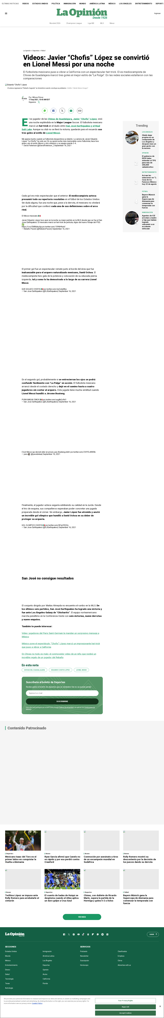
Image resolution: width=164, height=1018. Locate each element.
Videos (25, 4)
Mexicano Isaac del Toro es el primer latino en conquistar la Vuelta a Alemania (20, 859)
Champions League (74, 23)
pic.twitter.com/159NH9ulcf (53, 227)
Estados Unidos (40, 4)
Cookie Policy (37, 1003)
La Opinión (27, 51)
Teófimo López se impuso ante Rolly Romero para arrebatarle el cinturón (22, 898)
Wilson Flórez (37, 97)
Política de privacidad (66, 707)
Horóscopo (84, 965)
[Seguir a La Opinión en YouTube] (78, 934)
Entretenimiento (143, 4)
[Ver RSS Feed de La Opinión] (107, 934)
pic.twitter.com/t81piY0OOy (57, 525)
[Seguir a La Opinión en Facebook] (64, 934)
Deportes (36, 51)
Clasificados (122, 951)
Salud (7, 974)
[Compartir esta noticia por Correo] (71, 111)
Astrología (9, 988)
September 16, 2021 (62, 145)
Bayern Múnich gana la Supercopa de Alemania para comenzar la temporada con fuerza (148, 201)
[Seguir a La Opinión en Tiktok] (83, 934)
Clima (120, 961)
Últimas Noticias (10, 4)
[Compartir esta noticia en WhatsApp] (45, 111)
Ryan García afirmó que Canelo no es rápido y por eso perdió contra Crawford (62, 859)
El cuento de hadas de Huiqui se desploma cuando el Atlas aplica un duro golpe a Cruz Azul (62, 898)
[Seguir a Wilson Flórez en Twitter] (39, 102)
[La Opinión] (82, 13)
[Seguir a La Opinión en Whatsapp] (97, 934)
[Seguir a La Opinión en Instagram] (73, 934)
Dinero (7, 970)
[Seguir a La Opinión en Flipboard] (93, 934)
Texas (7, 983)
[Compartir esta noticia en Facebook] (53, 111)
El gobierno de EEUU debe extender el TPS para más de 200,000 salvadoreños (149, 161)
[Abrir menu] (6, 13)
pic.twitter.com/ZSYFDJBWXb (83, 452)
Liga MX (91, 23)
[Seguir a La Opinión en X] (69, 934)
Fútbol (43, 51)
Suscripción (84, 961)
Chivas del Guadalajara (34, 670)
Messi (112, 23)
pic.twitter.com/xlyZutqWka (55, 289)
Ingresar (157, 13)
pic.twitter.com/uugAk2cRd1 (54, 399)
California (46, 979)
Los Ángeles (125, 4)
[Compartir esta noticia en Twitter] (62, 111)
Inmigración (70, 4)
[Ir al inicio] (14, 934)
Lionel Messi (53, 132)
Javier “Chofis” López (85, 119)
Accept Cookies (125, 1013)
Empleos (121, 956)
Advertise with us (124, 965)
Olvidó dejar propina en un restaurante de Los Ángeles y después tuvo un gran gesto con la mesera (149, 141)
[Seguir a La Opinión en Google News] (88, 934)
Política (56, 4)
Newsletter (84, 956)
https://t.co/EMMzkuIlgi (32, 227)
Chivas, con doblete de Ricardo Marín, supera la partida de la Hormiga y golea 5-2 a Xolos (100, 898)
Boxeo (48, 853)
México (112, 4)
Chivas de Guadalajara (60, 119)
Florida (45, 983)
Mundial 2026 (55, 23)
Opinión (145, 153)
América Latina (97, 4)
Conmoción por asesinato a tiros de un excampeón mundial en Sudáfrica (101, 859)
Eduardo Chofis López (60, 670)
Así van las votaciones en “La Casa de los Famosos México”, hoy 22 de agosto (150, 179)
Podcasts (83, 951)
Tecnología (9, 979)
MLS (102, 23)
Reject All (125, 1007)
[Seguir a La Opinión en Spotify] (102, 934)
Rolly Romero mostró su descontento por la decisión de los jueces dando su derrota (139, 859)
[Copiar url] (80, 111)
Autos (45, 974)
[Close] (160, 1006)
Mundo (82, 4)
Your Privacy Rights (125, 1001)
